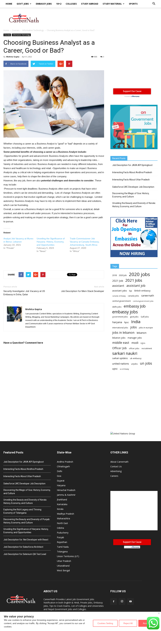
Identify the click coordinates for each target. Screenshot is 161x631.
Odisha (60, 527)
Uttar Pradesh (64, 560)
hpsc (126, 322)
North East (62, 523)
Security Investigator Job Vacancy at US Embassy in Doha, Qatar (24, 293)
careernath (147, 295)
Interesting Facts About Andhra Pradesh (132, 172)
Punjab (60, 537)
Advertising (116, 471)
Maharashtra (63, 518)
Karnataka (62, 504)
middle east (120, 342)
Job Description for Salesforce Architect (23, 547)
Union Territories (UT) (68, 556)
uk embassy (135, 358)
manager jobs (135, 337)
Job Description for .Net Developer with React (25, 539)
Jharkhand (62, 499)
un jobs (146, 363)
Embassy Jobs (44, 3)
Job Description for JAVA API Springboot (132, 165)
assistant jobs (119, 290)
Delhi (59, 471)
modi (134, 342)
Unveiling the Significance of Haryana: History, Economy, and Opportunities (51, 241)
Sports (133, 3)
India (135, 321)
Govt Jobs (23, 3)
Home (9, 3)
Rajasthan (62, 542)
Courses (7, 35)
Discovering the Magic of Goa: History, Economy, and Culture (130, 195)
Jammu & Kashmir (66, 494)
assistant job (135, 285)
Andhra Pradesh (65, 461)
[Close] (159, 613)
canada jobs (133, 295)
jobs (133, 327)
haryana (117, 322)
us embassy (124, 369)
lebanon (141, 332)
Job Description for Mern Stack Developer (82, 291)
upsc (115, 368)
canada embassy (119, 296)
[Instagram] (122, 601)
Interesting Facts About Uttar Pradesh (131, 179)
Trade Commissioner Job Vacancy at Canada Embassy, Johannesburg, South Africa (84, 241)
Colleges (71, 3)
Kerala (60, 508)
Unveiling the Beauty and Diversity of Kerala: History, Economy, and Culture (134, 205)
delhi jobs (117, 306)
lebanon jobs (118, 337)
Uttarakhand (63, 565)
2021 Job (117, 280)
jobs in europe (146, 327)
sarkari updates (120, 358)
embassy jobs (125, 311)
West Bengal (63, 570)
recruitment (147, 348)
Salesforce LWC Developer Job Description (133, 187)
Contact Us (116, 466)
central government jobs (143, 301)
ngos (143, 343)
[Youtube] (130, 601)
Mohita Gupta (12, 56)
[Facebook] (113, 601)
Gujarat (60, 480)
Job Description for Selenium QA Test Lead (24, 554)
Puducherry (62, 532)
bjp (130, 290)
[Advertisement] (100, 18)
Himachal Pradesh (66, 490)
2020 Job (123, 275)
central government (121, 301)
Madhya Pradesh (65, 513)
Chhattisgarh (63, 466)
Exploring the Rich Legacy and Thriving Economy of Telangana (22, 511)
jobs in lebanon (123, 332)
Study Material (112, 3)
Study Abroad (89, 3)
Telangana (62, 551)
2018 (114, 275)
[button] (154, 4)
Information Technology (21, 35)
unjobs (134, 363)
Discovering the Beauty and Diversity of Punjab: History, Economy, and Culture (26, 521)
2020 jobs (139, 274)
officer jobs (134, 348)
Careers (114, 475)
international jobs (120, 327)
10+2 (58, 3)
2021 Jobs (133, 280)
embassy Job (135, 306)
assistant (118, 285)
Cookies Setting (105, 623)
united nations (120, 363)
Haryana (61, 485)
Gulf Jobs (145, 316)
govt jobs (134, 316)
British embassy (142, 290)
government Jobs (120, 316)
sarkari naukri (124, 353)
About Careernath (119, 461)
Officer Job (119, 348)
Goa (59, 475)
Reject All (128, 623)
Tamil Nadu (63, 546)
